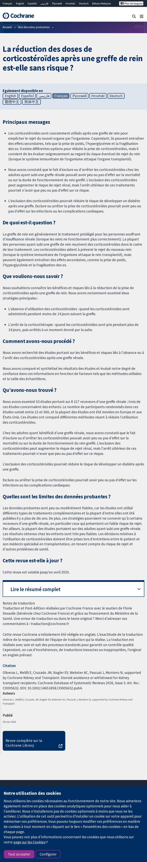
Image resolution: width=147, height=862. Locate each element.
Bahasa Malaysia (101, 3)
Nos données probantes (34, 27)
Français (7, 3)
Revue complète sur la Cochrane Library (24, 743)
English (20, 3)
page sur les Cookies (29, 842)
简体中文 (31, 101)
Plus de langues (133, 3)
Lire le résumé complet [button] (35, 589)
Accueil (7, 27)
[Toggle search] (134, 16)
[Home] (18, 15)
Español (32, 3)
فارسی (44, 3)
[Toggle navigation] (141, 16)
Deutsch (84, 3)
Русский (57, 3)
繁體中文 (12, 101)
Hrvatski (70, 3)
